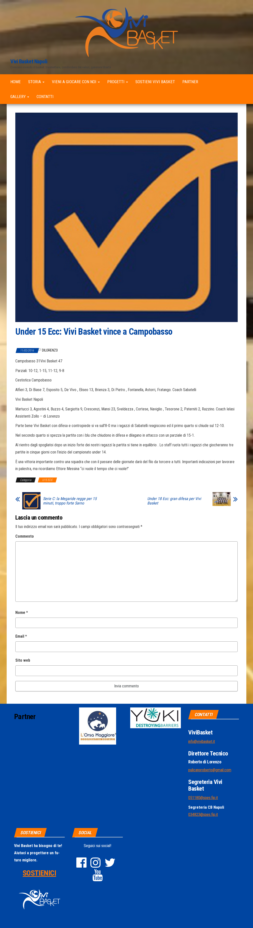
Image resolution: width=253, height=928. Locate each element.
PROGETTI (116, 81)
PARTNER (190, 81)
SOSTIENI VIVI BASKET (155, 81)
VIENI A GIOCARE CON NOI (74, 81)
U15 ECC (47, 480)
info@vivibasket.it (201, 741)
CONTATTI (45, 96)
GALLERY (18, 96)
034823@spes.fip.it (203, 814)
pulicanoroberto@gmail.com (209, 770)
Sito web (22, 660)
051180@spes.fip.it (203, 797)
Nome (21, 612)
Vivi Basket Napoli (28, 61)
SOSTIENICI (39, 873)
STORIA (35, 81)
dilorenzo (50, 350)
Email (21, 636)
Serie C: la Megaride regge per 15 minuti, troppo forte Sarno (70, 501)
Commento (24, 536)
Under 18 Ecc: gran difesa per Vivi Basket (174, 501)
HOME (15, 81)
